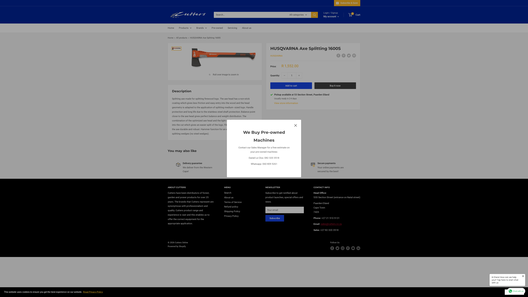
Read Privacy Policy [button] (93, 292)
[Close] (295, 125)
